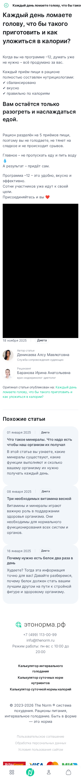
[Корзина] (68, 772)
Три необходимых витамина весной (39, 498)
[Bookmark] (48, 772)
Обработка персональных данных (40, 743)
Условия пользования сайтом (40, 749)
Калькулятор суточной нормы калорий (40, 689)
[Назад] (6, 5)
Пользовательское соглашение (40, 736)
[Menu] (11, 772)
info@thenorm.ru (40, 640)
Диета (42, 340)
